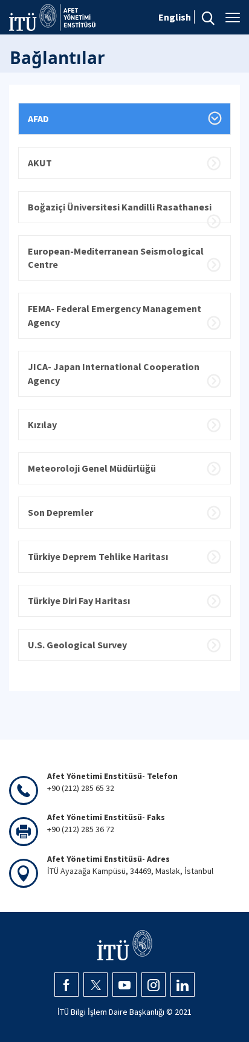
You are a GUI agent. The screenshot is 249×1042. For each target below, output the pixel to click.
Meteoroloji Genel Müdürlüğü (92, 468)
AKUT (40, 163)
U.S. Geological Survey (77, 645)
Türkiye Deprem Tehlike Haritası (98, 556)
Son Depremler (60, 512)
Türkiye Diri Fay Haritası (79, 600)
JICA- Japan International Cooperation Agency (113, 373)
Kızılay (42, 424)
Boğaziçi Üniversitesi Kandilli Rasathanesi (120, 207)
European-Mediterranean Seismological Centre (116, 258)
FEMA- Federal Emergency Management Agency (114, 315)
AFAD (38, 118)
